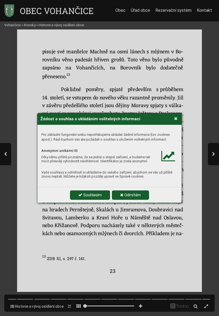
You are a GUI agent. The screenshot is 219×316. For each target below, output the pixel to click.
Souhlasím (92, 195)
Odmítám (132, 195)
